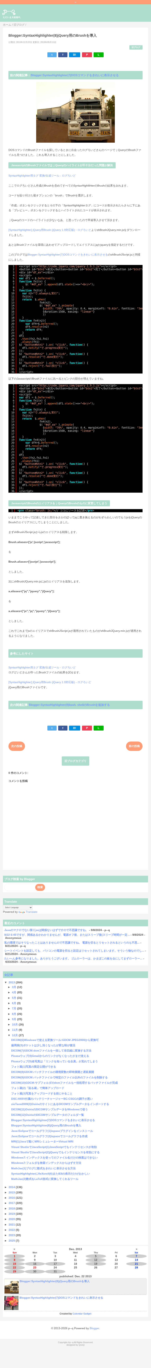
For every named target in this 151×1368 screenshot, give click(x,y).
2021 (12, 1224)
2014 (12, 1187)
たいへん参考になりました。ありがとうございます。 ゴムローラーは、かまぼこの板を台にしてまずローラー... (73, 958)
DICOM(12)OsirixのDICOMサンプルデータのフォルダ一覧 (47, 1114)
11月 (15, 1029)
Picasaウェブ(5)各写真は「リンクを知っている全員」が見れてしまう (54, 1061)
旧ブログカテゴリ (75, 760)
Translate (31, 911)
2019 (12, 1213)
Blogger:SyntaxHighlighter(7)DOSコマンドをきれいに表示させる (75, 75)
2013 (12, 982)
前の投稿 (134, 746)
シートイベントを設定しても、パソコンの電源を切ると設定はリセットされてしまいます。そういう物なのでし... (74, 950)
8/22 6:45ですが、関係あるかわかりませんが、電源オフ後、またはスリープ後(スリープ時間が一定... (67, 934)
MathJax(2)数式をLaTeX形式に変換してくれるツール (44, 1178)
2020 (12, 1219)
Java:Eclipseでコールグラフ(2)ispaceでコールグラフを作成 (49, 1136)
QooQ (82, 1345)
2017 (12, 1203)
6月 (14, 1003)
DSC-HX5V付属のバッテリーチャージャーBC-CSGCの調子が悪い (52, 1098)
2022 (12, 1229)
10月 (15, 1024)
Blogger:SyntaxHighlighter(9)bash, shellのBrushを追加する (69, 704)
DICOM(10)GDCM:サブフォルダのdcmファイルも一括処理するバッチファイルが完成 (64, 1082)
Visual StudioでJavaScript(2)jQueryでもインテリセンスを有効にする (55, 1152)
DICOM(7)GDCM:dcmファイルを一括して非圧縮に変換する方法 (51, 1050)
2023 (12, 1235)
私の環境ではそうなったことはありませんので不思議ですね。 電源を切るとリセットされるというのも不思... (72, 942)
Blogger (94, 1328)
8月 (14, 1013)
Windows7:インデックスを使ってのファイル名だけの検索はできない (54, 1157)
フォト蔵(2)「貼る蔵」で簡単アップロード (37, 1088)
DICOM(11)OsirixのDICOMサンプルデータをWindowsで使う (49, 1109)
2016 (12, 1197)
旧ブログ (136, 47)
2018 (12, 1208)
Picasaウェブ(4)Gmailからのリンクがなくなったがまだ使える (50, 1055)
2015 (12, 1192)
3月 (14, 987)
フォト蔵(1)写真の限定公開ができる (33, 1066)
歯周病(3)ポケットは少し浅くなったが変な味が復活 (43, 1045)
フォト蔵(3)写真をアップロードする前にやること (42, 1093)
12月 (15, 1035)
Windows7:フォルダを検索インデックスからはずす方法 (46, 1162)
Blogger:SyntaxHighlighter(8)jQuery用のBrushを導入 (46, 1125)
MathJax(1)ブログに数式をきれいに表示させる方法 (43, 1168)
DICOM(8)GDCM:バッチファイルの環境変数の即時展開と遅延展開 (52, 1071)
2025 (12, 1240)
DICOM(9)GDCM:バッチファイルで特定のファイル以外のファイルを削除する (59, 1077)
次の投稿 (16, 746)
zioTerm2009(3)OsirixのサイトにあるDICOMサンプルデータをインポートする (60, 1104)
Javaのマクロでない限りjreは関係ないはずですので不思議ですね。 (46, 930)
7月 (14, 1008)
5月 (14, 997)
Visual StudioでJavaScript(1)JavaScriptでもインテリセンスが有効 (54, 1147)
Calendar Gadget (82, 1313)
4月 (14, 992)
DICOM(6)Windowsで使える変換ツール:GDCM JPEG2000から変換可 (55, 1040)
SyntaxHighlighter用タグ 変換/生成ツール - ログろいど (42, 175)
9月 (14, 1019)
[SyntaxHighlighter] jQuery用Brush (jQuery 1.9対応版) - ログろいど (49, 229)
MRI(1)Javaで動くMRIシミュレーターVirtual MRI (42, 1141)
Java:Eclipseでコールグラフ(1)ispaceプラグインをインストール (52, 1130)
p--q (9, 11)
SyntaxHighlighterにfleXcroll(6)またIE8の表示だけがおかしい (50, 1173)
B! (74, 54)
